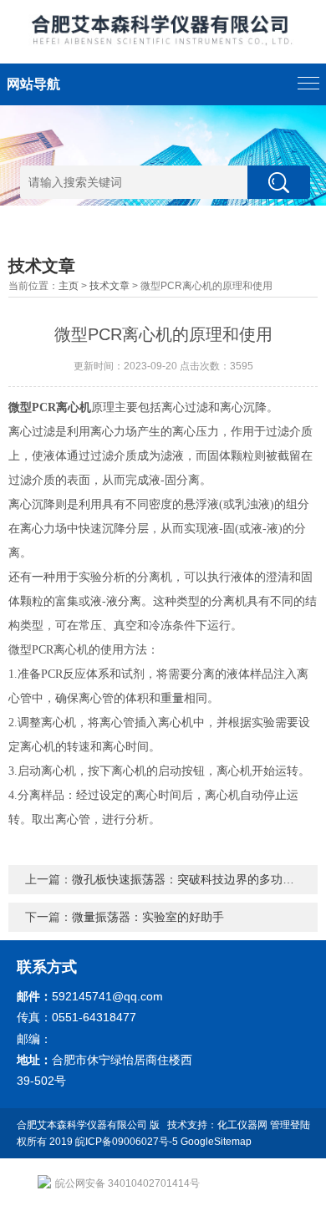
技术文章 (109, 286)
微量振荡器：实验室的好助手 (148, 917)
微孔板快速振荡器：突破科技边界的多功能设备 (195, 879)
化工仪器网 (242, 1125)
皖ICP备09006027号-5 (126, 1141)
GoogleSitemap (216, 1141)
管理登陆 (290, 1125)
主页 (69, 286)
